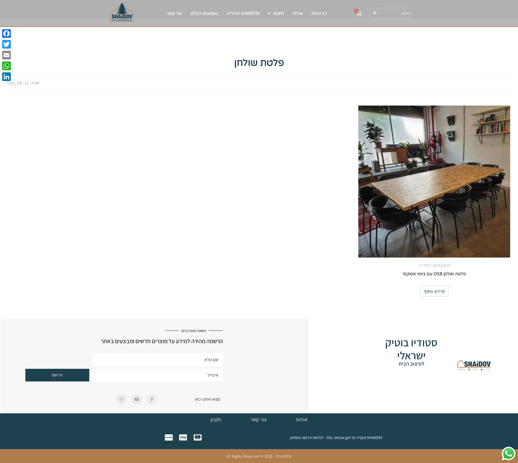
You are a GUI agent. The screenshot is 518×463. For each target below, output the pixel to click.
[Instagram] (121, 399)
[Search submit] (375, 13)
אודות (297, 13)
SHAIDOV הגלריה (243, 13)
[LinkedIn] (6, 76)
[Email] (6, 55)
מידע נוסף (434, 291)
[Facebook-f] (152, 399)
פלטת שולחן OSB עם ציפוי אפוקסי (434, 274)
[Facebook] (6, 33)
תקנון (216, 419)
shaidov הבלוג (204, 13)
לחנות (278, 13)
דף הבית (319, 13)
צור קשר (174, 13)
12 (26, 83)
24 (19, 83)
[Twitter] (6, 44)
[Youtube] (136, 399)
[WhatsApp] (6, 65)
